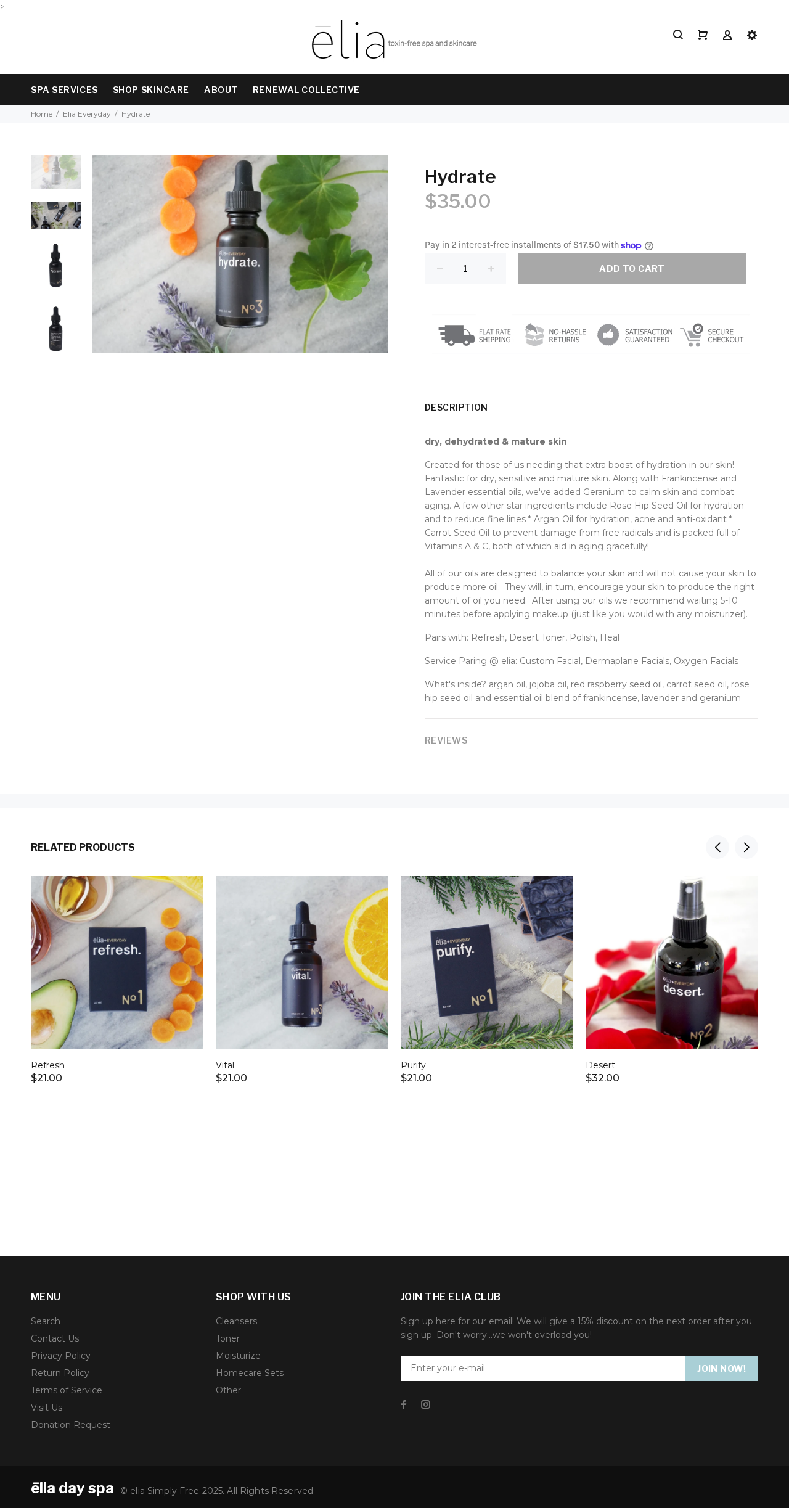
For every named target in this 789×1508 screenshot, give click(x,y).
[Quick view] (183, 896)
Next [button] (746, 847)
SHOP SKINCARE (151, 89)
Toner (228, 1338)
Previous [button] (717, 847)
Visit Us (46, 1407)
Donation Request (70, 1424)
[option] (56, 178)
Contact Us (55, 1338)
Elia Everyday (87, 113)
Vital (225, 1065)
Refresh (48, 1065)
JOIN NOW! (721, 1368)
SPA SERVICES (64, 89)
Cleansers (236, 1321)
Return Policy (60, 1373)
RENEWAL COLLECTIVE (306, 89)
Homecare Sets (250, 1373)
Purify (413, 1065)
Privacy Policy (61, 1355)
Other (228, 1390)
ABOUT (221, 89)
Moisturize (238, 1355)
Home (41, 113)
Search (45, 1321)
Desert (600, 1065)
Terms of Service (66, 1390)
